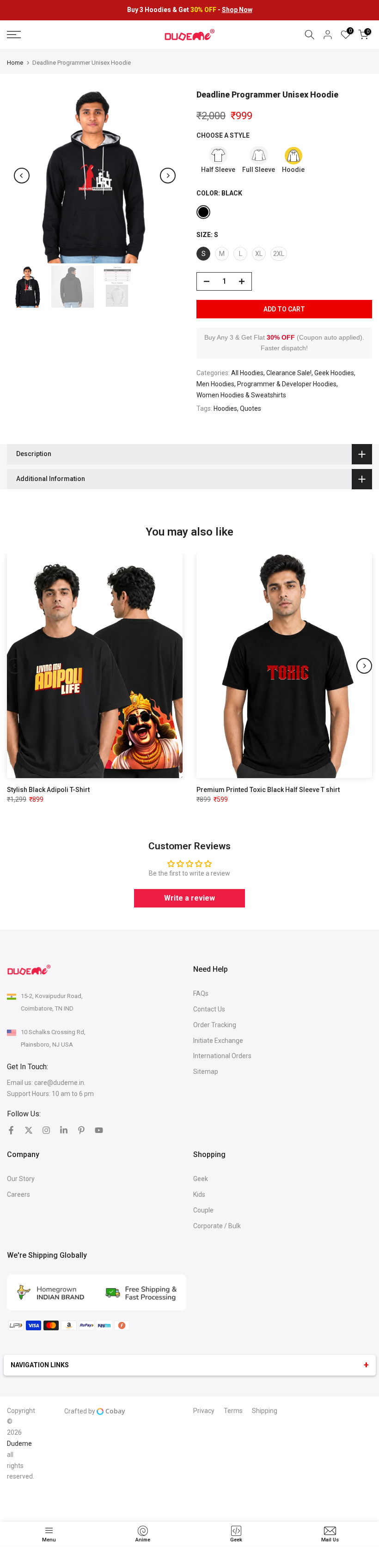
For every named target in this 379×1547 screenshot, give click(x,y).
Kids (199, 1194)
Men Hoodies (215, 384)
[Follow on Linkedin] (64, 1130)
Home (15, 63)
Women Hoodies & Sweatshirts (241, 395)
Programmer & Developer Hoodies (286, 384)
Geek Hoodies (334, 373)
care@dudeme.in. (60, 1082)
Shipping (264, 1410)
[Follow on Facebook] (11, 1130)
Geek (200, 1178)
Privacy (203, 1410)
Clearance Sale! (289, 373)
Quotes (250, 408)
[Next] (168, 175)
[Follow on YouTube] (99, 1130)
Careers (18, 1194)
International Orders (222, 1056)
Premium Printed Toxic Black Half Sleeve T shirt (268, 789)
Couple (203, 1210)
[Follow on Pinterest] (81, 1130)
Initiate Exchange (218, 1040)
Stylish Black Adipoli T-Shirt (48, 789)
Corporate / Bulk (217, 1226)
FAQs (200, 993)
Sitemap (205, 1071)
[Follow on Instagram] (46, 1130)
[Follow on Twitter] (28, 1130)
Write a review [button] (189, 898)
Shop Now (237, 9)
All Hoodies (247, 373)
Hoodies (225, 408)
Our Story (21, 1178)
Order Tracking (214, 1025)
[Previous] (22, 175)
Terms (233, 1410)
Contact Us (209, 1009)
